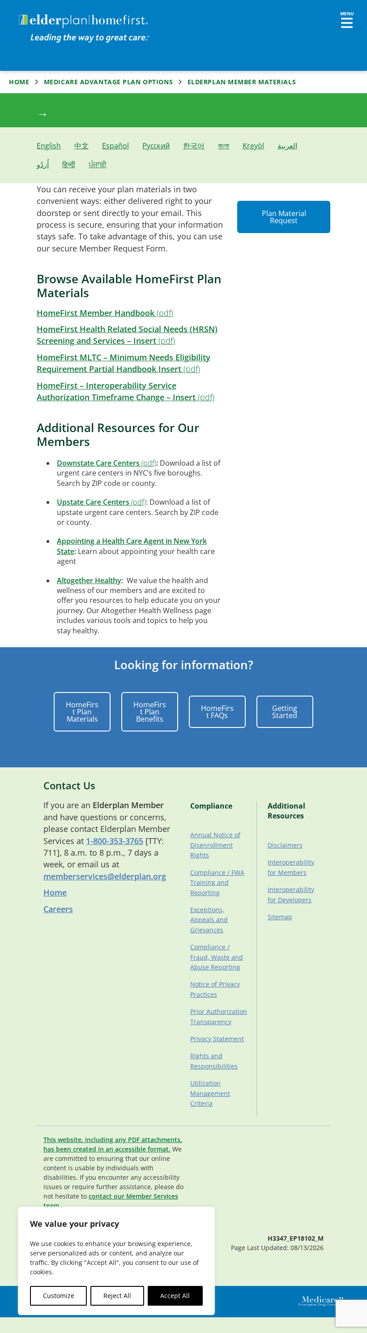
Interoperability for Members (291, 867)
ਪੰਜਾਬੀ (98, 164)
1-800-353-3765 (114, 840)
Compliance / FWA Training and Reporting (217, 882)
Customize (58, 1295)
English (49, 146)
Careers (58, 909)
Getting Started (284, 711)
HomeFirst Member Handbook (95, 312)
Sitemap (280, 917)
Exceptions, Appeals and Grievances (209, 919)
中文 (81, 146)
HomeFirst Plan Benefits (149, 712)
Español (115, 146)
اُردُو (43, 164)
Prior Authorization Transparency (218, 1016)
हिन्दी (68, 164)
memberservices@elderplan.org (104, 876)
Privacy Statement (217, 1038)
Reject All (117, 1295)
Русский (156, 146)
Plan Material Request (284, 216)
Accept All (175, 1295)
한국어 (194, 146)
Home (19, 82)
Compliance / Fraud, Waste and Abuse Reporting (216, 957)
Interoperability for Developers (291, 894)
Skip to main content (41, 16)
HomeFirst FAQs (217, 711)
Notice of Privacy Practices (215, 989)
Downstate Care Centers (98, 463)
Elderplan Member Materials (242, 82)
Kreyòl (253, 146)
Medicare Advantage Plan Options (108, 82)
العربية (287, 146)
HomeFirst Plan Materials (82, 712)
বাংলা (223, 146)
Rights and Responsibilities (214, 1061)
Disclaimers (285, 845)
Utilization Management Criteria (210, 1093)
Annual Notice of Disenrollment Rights (215, 845)
